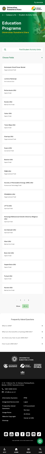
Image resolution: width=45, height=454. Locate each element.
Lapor (26, 402)
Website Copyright (9, 416)
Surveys (27, 410)
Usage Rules (6, 412)
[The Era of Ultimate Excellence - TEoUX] (36, 9)
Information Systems (10, 398)
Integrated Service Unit (10, 402)
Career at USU (29, 418)
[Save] (3, 15)
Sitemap (5, 420)
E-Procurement (29, 406)
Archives (27, 414)
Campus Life (11, 15)
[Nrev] (28, 300)
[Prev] (16, 300)
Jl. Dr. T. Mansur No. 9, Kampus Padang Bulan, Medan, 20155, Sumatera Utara (18, 384)
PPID (25, 398)
